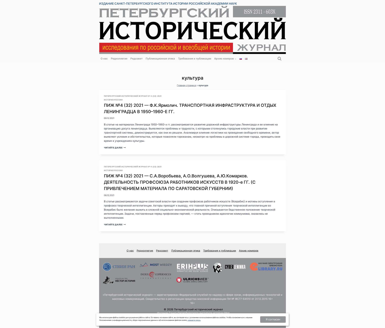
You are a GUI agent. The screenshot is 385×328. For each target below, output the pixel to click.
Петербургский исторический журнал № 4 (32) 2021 (133, 96)
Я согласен (273, 319)
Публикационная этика (160, 58)
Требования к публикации (194, 58)
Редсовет (136, 58)
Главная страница (186, 85)
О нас (104, 58)
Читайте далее (115, 147)
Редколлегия (119, 58)
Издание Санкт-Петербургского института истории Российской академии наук (168, 3)
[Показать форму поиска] (279, 58)
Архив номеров (248, 250)
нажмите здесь (194, 320)
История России (113, 100)
